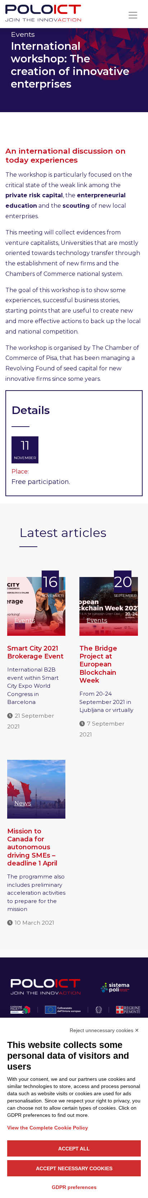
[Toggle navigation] (133, 15)
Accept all (74, 1148)
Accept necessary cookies (74, 1168)
